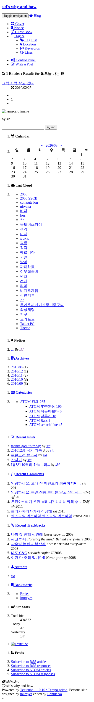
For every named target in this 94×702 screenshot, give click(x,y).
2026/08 (51, 145)
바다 (23, 211)
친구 (23, 314)
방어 (23, 262)
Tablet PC (27, 324)
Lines (28, 52)
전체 (38, 402)
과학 (23, 243)
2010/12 (17, 371)
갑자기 (16, 460)
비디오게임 (29, 290)
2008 (23, 194)
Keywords (32, 48)
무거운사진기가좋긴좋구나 (42, 305)
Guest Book (23, 32)
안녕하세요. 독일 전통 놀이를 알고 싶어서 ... (46, 492)
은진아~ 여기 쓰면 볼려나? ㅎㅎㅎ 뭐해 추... (46, 502)
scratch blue (51, 425)
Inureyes (26, 598)
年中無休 (51, 406)
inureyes (26, 694)
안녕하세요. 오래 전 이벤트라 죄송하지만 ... (46, 483)
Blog (37, 15)
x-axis (24, 238)
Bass (45, 420)
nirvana (25, 206)
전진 (23, 281)
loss (23, 215)
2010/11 (17, 375)
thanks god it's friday (26, 446)
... (12, 349)
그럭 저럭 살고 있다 (18, 83)
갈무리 (48, 416)
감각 (23, 248)
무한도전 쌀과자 (24, 455)
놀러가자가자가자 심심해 (31, 511)
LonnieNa (54, 694)
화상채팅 (27, 310)
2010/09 (17, 383)
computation (29, 202)
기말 (23, 257)
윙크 (23, 276)
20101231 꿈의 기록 (26, 450)
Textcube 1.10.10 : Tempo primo (43, 690)
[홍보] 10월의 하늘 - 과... (30, 465)
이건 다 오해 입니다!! (28, 558)
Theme (25, 328)
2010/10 (17, 379)
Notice (18, 28)
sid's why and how (19, 6)
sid (21, 349)
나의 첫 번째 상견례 (27, 534)
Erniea (24, 594)
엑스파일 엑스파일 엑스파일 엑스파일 (41, 516)
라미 (23, 286)
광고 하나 (18, 539)
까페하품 (27, 267)
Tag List (30, 40)
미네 (23, 234)
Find (52, 127)
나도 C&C (19, 553)
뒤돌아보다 (51, 411)
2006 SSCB (28, 198)
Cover (19, 24)
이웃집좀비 (29, 271)
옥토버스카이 (31, 224)
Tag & (19, 36)
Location (29, 44)
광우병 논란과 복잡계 (28, 544)
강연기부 (27, 295)
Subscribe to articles (29, 662)
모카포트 (27, 319)
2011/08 (17, 367)
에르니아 (27, 252)
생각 (23, 229)
